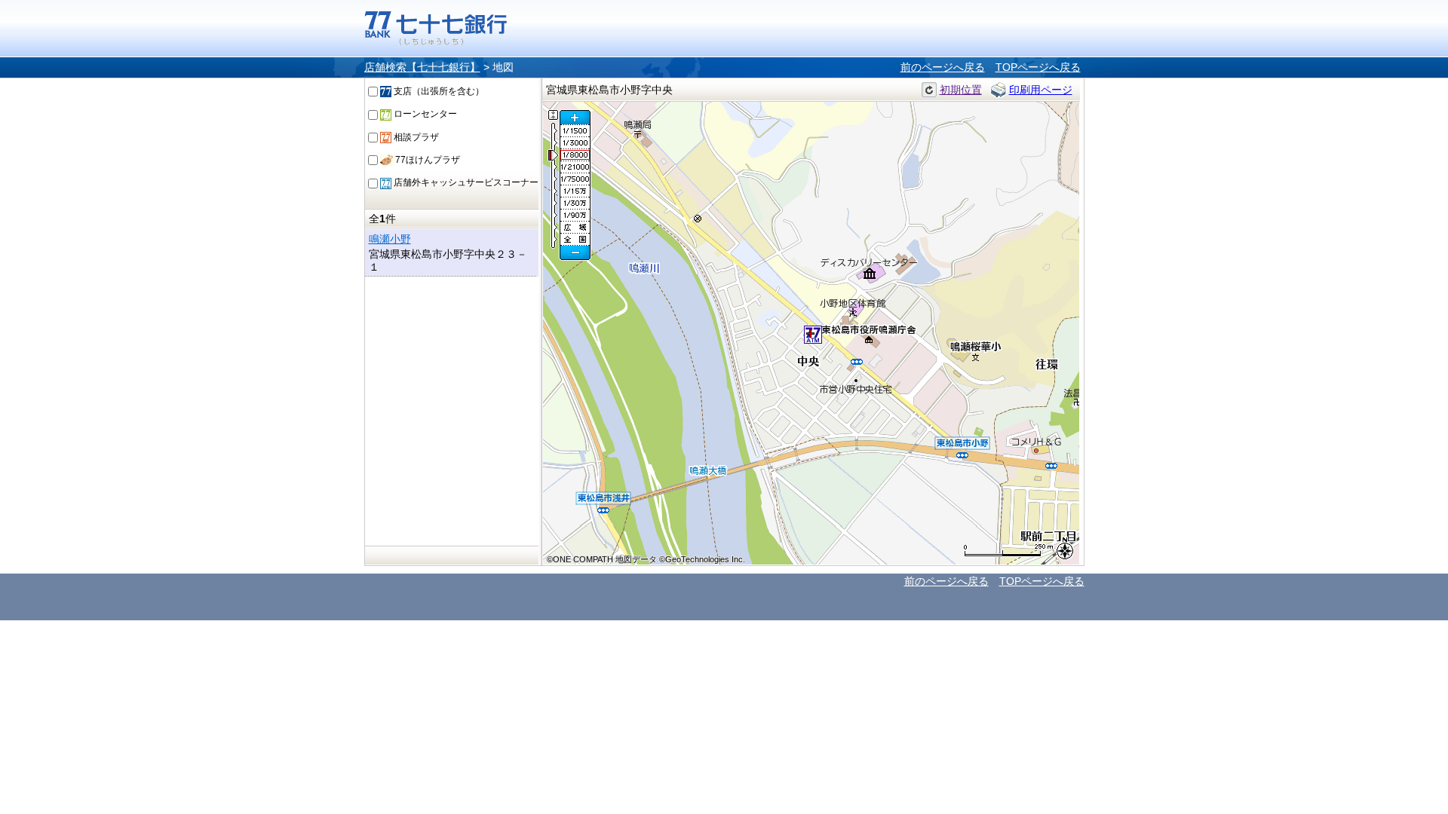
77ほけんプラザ (426, 160)
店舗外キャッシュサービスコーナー (464, 182)
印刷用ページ (1040, 90)
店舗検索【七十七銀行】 (422, 67)
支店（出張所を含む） (437, 91)
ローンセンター (424, 114)
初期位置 (961, 90)
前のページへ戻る (942, 67)
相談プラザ (415, 137)
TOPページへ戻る (1038, 67)
